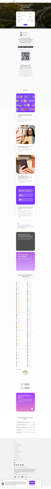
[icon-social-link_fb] (14, 465)
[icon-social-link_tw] (22, 465)
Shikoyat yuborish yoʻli (17, 455)
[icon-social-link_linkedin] (20, 465)
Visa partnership (16, 449)
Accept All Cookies (32, 481)
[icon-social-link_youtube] (18, 465)
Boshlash (25, 24)
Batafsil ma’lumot (18, 369)
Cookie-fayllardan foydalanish (18, 451)
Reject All (32, 483)
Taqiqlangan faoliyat (16, 457)
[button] (3, 484)
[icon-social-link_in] (16, 465)
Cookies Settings (32, 485)
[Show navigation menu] (37, 1)
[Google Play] (25, 47)
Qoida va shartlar (16, 453)
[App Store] (20, 47)
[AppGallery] (30, 47)
